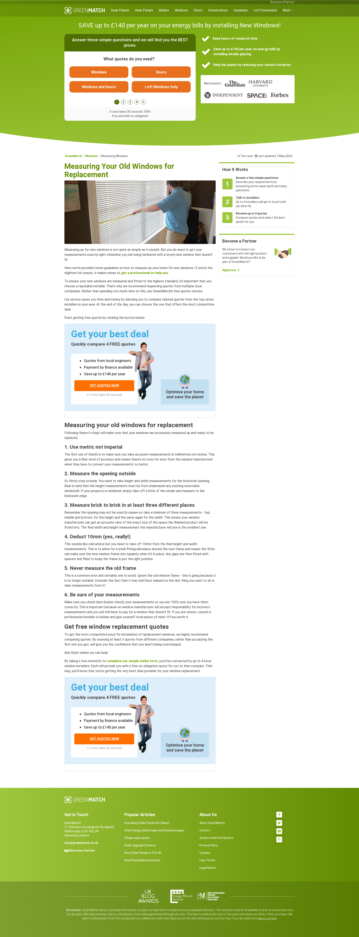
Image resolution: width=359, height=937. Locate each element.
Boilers (164, 10)
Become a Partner (282, 2)
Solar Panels (120, 10)
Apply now (229, 270)
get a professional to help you (144, 273)
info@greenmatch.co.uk (81, 842)
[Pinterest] (279, 839)
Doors (198, 10)
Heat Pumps (144, 10)
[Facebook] (279, 815)
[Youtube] (279, 831)
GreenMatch (73, 156)
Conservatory (218, 10)
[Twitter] (279, 823)
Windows (181, 10)
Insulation (241, 10)
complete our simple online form (132, 661)
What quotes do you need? (129, 58)
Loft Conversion (265, 10)
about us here (267, 918)
